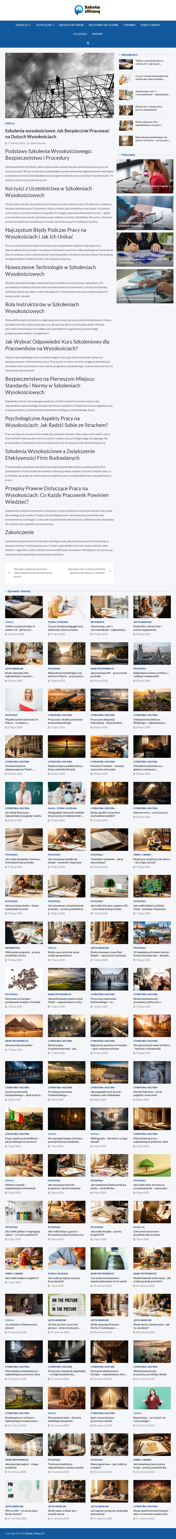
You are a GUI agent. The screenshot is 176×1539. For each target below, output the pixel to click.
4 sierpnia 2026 (16, 634)
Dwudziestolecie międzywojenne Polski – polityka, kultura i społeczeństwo (19, 771)
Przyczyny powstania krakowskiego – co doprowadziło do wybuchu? (107, 1002)
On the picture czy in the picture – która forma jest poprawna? (63, 1328)
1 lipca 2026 (14, 1282)
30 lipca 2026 (143, 634)
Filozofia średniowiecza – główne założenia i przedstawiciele (148, 769)
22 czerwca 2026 (102, 1472)
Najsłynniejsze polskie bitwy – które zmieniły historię (66, 767)
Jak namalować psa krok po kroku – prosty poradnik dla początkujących (149, 1467)
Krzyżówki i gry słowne (103, 25)
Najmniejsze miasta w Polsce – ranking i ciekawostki (151, 674)
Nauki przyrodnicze (102, 669)
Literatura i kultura (60, 715)
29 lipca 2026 (58, 680)
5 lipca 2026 (14, 1192)
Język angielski (142, 622)
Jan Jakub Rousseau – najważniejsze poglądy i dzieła (23, 814)
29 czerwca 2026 (17, 1332)
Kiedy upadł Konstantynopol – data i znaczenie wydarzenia (151, 1512)
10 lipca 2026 (100, 1053)
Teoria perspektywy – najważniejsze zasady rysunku (66, 1465)
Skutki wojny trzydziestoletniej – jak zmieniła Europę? (62, 1048)
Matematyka (12, 948)
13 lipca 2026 (15, 1006)
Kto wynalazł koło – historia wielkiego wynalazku (64, 1419)
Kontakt (97, 34)
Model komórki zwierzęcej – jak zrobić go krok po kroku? (152, 1279)
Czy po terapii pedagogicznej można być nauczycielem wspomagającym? (151, 79)
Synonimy (130, 25)
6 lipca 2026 (99, 1146)
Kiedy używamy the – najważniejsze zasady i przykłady (148, 124)
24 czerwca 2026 (102, 1425)
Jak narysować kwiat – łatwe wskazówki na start (22, 907)
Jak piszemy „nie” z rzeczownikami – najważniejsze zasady (153, 94)
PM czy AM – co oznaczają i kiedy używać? (21, 1512)
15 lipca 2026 (58, 960)
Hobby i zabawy (150, 25)
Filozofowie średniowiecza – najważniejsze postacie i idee (22, 1372)
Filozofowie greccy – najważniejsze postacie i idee (150, 1140)
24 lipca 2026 (100, 773)
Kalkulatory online (71, 25)
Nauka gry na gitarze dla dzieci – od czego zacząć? (151, 861)
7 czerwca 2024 (16, 143)
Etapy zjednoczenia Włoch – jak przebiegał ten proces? (22, 1140)
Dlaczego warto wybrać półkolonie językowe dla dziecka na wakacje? (86, 570)
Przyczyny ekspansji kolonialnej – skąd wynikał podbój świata (106, 723)
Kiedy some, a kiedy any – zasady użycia (63, 1512)
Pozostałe (80, 34)
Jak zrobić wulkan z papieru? (22, 1278)
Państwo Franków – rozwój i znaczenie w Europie (107, 767)
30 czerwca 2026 (102, 1286)
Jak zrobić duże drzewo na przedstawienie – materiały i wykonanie (150, 1188)
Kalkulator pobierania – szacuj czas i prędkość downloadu (140, 224)
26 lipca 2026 (100, 727)
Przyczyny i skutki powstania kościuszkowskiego (65, 721)
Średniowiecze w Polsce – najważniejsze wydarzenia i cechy (21, 1421)
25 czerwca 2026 (17, 1425)
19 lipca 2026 (143, 867)
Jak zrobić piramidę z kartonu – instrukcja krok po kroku (23, 861)
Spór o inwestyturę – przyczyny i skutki (103, 1419)
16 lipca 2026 (15, 960)
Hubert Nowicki (38, 143)
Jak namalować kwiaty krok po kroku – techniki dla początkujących (108, 1188)
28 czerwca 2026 (102, 1332)
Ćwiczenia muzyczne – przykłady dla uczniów (146, 1233)
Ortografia (97, 622)
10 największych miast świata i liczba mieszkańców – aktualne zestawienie (151, 955)
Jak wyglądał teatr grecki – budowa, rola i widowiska (107, 1093)
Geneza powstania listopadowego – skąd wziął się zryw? (23, 1095)
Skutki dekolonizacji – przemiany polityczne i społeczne (147, 1002)
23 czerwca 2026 (17, 1472)
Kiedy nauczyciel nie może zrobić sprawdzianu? (63, 954)
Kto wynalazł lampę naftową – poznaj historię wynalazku (66, 1140)
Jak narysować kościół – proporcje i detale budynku (64, 1186)
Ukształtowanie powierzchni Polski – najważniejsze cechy (65, 1000)
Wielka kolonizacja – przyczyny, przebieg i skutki (150, 1372)
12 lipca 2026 (100, 1006)
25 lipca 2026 (15, 773)
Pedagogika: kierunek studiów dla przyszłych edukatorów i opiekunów (66, 816)
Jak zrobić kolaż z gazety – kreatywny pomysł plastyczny (66, 1233)
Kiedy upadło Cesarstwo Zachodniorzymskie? (105, 814)
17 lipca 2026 (100, 913)
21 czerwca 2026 (17, 1518)
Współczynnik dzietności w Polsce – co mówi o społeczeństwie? (21, 723)
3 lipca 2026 (14, 1239)
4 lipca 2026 (99, 1192)
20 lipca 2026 (58, 867)
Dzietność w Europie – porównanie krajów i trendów (22, 1000)
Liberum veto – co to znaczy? (150, 812)
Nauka (51, 808)
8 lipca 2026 (99, 1099)
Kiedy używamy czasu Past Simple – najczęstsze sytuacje (108, 954)
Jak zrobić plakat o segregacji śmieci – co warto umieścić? (22, 1233)
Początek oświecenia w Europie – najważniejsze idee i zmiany (108, 1374)
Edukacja (22, 25)
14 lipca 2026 (143, 960)
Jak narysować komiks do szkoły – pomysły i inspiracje (64, 861)
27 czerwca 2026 (17, 1379)
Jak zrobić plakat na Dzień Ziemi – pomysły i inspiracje (149, 907)
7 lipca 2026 (14, 1146)
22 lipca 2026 (143, 817)
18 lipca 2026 (15, 913)
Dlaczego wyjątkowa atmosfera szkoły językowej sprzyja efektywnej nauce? (33, 572)
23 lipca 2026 (15, 820)
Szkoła (10, 123)
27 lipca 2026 (15, 727)
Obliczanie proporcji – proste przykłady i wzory (22, 954)
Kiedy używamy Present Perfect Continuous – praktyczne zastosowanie (106, 1328)
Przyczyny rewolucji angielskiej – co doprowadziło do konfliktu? (66, 1374)
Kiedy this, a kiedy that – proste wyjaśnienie (149, 108)
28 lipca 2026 (143, 680)
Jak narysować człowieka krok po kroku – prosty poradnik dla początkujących (66, 909)
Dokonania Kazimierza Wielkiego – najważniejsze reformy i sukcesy (149, 723)
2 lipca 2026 (99, 1239)
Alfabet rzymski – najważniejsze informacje (20, 1186)
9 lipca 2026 (14, 1099)
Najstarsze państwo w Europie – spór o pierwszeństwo (109, 1047)
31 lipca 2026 (58, 634)
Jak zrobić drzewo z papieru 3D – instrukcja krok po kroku (109, 907)
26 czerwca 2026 (102, 1379)
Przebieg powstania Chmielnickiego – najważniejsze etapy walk (63, 1095)
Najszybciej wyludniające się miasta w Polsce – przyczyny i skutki (151, 140)
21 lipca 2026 (15, 867)
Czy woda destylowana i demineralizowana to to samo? (109, 1279)
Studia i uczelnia (58, 622)
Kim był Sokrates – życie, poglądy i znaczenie (147, 1093)
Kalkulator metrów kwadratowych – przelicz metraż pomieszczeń (140, 297)
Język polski (43, 25)
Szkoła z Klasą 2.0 (34, 1533)
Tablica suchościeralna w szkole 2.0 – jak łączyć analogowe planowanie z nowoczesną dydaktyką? (149, 65)
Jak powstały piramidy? (18, 1045)
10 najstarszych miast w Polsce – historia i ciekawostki (151, 1047)
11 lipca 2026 (15, 1049)
